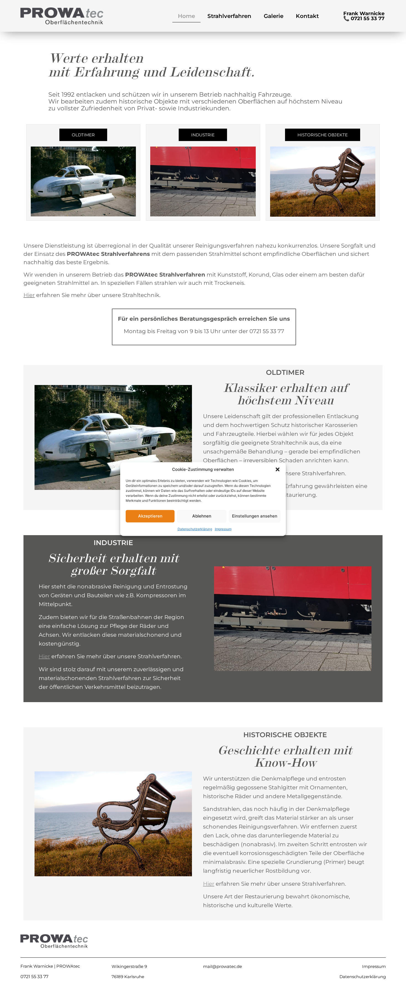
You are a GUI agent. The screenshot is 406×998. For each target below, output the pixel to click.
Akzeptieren (150, 516)
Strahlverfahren (229, 16)
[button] (277, 469)
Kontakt (307, 16)
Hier (29, 295)
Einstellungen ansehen (254, 516)
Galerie (273, 16)
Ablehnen (201, 516)
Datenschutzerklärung (195, 529)
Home (186, 16)
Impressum (223, 529)
